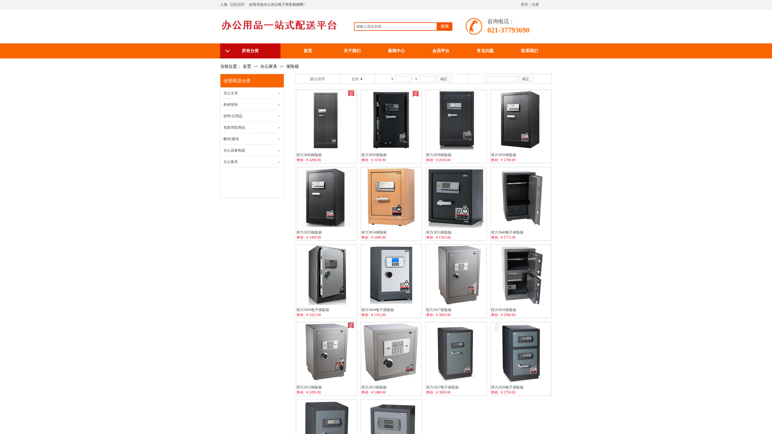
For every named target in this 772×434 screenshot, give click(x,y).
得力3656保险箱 (503, 155)
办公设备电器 (234, 150)
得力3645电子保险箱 (312, 310)
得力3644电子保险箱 (377, 310)
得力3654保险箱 (374, 232)
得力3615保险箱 (309, 387)
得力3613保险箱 (374, 387)
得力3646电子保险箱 (507, 232)
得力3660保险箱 (309, 155)
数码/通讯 (231, 139)
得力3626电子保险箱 (507, 387)
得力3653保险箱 (438, 232)
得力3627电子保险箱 (442, 387)
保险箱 (292, 66)
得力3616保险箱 (503, 310)
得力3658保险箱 (438, 155)
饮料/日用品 (232, 116)
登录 (524, 4)
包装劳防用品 (234, 127)
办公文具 (230, 93)
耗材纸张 (230, 104)
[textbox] (395, 26)
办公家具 (268, 66)
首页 (247, 66)
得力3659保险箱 (374, 155)
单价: (300, 160)
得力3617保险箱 (438, 310)
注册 (535, 4)
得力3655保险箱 (309, 232)
